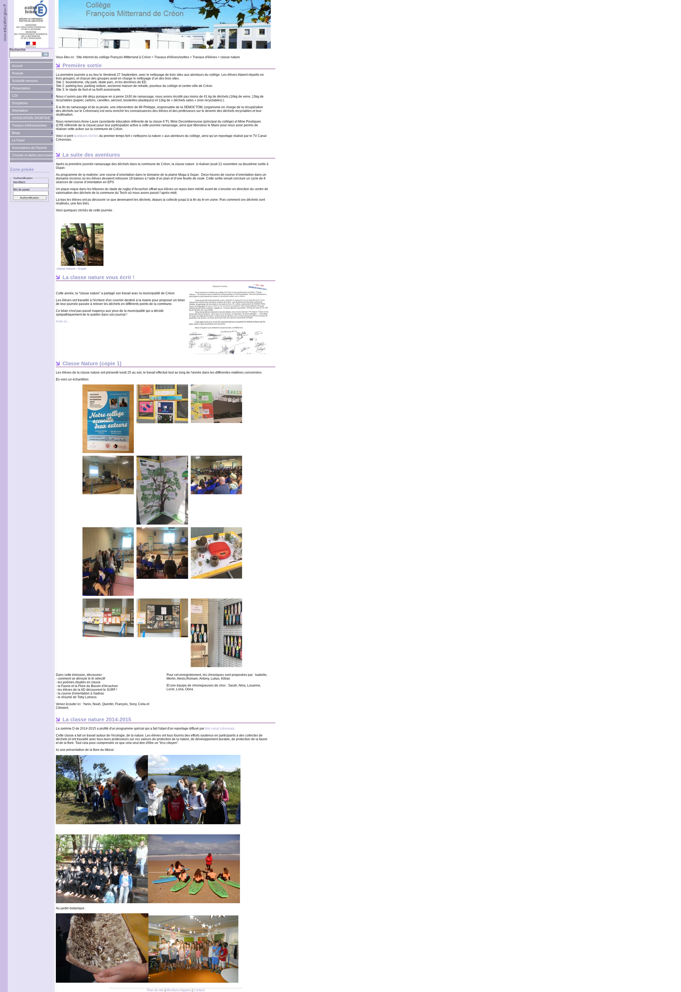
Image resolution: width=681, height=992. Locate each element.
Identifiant (19, 182)
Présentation (21, 88)
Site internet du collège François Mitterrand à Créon (113, 57)
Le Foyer (18, 140)
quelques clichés (86, 136)
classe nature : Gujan (71, 268)
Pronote (17, 73)
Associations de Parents (29, 148)
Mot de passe (21, 189)
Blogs (16, 133)
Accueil (17, 66)
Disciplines (20, 103)
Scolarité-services (25, 81)
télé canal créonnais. (219, 728)
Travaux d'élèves (205, 57)
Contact (199, 990)
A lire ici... (62, 321)
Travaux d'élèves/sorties (29, 125)
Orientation (20, 110)
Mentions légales (178, 990)
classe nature (230, 57)
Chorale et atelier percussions (32, 155)
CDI (15, 96)
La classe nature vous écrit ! (99, 277)
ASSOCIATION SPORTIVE (31, 118)
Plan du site (155, 990)
